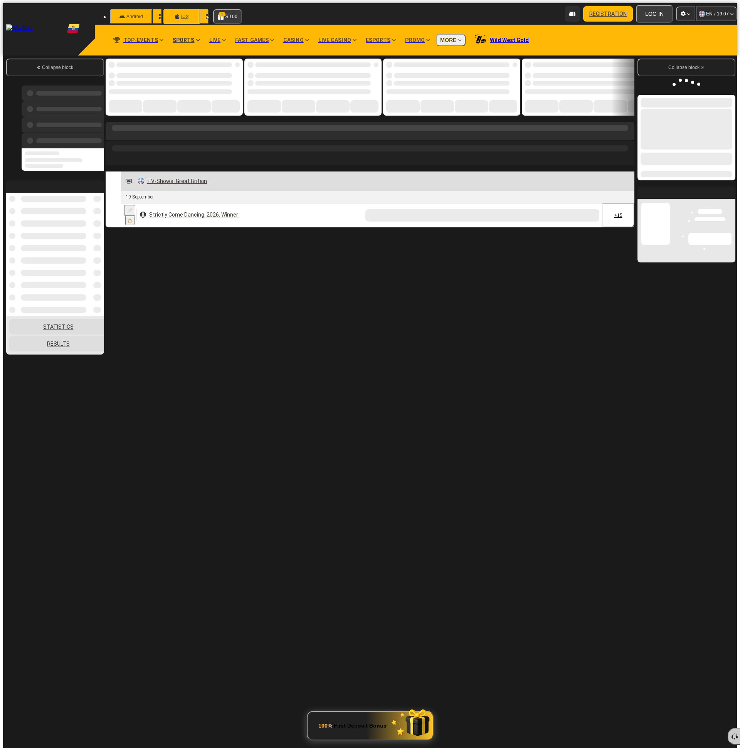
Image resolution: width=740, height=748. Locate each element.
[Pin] (129, 210)
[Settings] (685, 14)
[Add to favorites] (130, 220)
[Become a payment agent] (572, 14)
